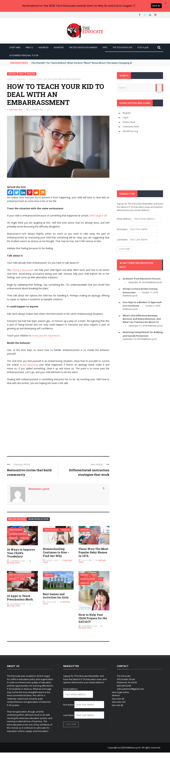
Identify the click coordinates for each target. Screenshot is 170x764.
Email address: (124, 218)
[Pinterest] (30, 192)
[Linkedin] (23, 192)
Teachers (25, 538)
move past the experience (46, 335)
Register (127, 112)
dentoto (116, 695)
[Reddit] (36, 192)
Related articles (17, 519)
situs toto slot (118, 701)
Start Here (14, 47)
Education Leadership (18, 534)
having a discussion (22, 269)
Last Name (122, 239)
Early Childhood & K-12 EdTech (21, 575)
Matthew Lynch (15, 110)
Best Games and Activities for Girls (56, 595)
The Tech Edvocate (122, 47)
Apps (105, 47)
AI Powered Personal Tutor (23, 55)
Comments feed (131, 126)
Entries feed (129, 122)
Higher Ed (43, 47)
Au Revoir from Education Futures (142, 278)
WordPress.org (130, 131)
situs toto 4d (118, 698)
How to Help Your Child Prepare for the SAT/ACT (93, 618)
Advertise (59, 47)
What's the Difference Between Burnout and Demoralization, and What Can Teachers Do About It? (142, 318)
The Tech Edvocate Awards (83, 47)
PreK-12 (29, 47)
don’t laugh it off (98, 215)
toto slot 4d (117, 705)
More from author (38, 519)
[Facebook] (10, 192)
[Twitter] (17, 192)
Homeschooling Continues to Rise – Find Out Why (56, 552)
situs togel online (120, 692)
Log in (125, 117)
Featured (12, 74)
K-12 (100, 579)
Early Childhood (15, 530)
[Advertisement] (58, 426)
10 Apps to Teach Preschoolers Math (20, 597)
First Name (122, 229)
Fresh (21, 74)
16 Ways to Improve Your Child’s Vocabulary (21, 553)
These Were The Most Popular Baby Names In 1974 (93, 552)
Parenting (31, 74)
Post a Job (143, 47)
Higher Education (88, 579)
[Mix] (42, 192)
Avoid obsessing (29, 364)
